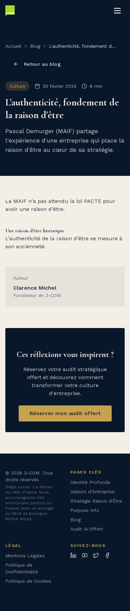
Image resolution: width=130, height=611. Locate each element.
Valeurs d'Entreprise (92, 491)
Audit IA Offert (86, 529)
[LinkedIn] (73, 555)
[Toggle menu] (117, 10)
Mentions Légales (25, 555)
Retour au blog (42, 64)
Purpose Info (84, 510)
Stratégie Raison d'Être (96, 501)
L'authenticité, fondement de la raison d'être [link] (81, 46)
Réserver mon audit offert (65, 413)
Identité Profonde (90, 482)
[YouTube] (85, 555)
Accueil (13, 46)
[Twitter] (96, 555)
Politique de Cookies (28, 581)
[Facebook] (107, 555)
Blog (35, 46)
